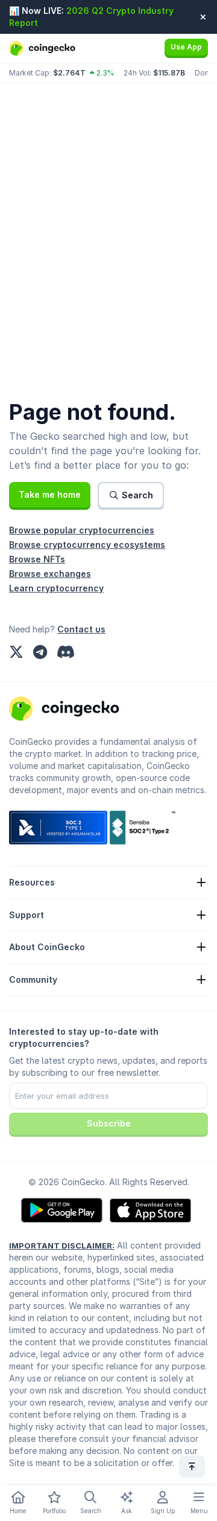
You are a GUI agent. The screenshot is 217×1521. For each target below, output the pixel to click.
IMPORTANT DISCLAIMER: (62, 1245)
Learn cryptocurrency (56, 588)
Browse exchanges (50, 573)
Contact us (81, 629)
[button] (49, 494)
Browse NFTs (37, 559)
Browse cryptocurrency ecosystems (87, 544)
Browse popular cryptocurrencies (81, 530)
